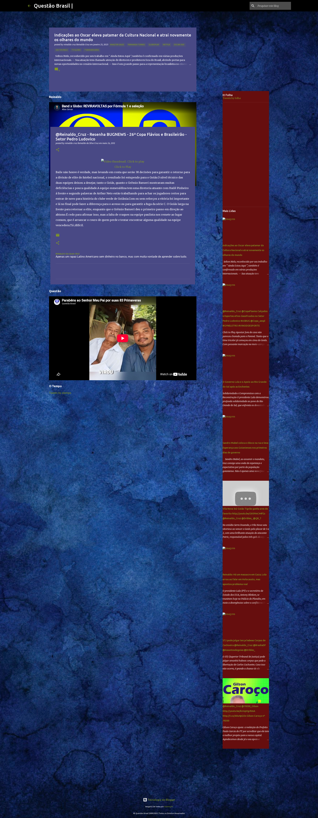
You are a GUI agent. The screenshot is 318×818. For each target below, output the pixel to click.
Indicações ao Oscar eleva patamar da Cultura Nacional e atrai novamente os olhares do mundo (243, 250)
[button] (58, 150)
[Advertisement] (212, 143)
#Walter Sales (117, 45)
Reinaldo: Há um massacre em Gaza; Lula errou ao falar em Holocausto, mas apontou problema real (244, 579)
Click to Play (122, 166)
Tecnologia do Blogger (161, 799)
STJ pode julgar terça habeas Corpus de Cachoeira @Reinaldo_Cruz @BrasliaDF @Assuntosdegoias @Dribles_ (244, 645)
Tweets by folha (232, 98)
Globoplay (154, 45)
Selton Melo (62, 50)
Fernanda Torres (136, 45)
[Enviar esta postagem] (58, 236)
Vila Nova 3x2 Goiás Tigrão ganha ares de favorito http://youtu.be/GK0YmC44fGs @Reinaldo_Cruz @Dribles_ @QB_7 (245, 513)
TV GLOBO (76, 50)
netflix (166, 45)
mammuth (168, 807)
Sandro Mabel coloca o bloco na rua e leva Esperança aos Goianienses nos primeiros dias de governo (245, 448)
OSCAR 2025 (179, 45)
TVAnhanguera (91, 50)
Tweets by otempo (60, 392)
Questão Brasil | (53, 6)
